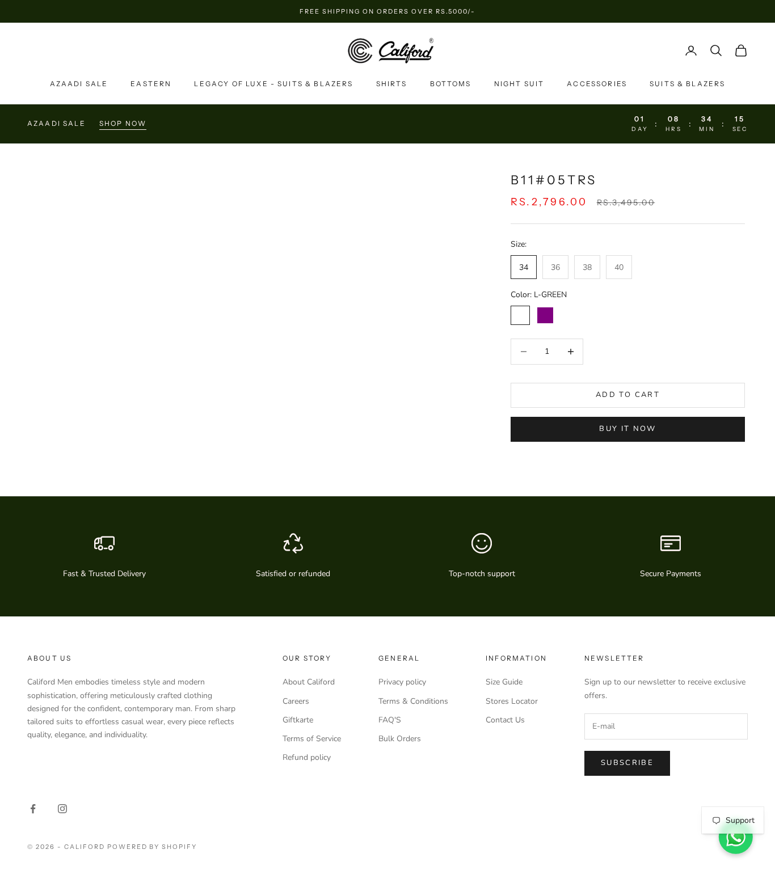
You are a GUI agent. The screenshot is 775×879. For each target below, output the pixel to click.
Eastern (150, 83)
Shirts (391, 83)
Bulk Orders (399, 738)
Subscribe (627, 763)
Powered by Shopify (152, 847)
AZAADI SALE (79, 83)
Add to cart (628, 395)
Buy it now (627, 429)
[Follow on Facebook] (33, 808)
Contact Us (505, 720)
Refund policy (307, 757)
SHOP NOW (122, 123)
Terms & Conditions (413, 701)
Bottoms (450, 83)
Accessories (597, 83)
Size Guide (504, 682)
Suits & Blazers (687, 83)
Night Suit (519, 83)
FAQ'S (389, 720)
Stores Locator (512, 701)
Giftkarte (298, 720)
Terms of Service (312, 738)
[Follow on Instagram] (62, 808)
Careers (296, 701)
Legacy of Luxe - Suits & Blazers (273, 83)
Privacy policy (402, 682)
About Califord (309, 682)
